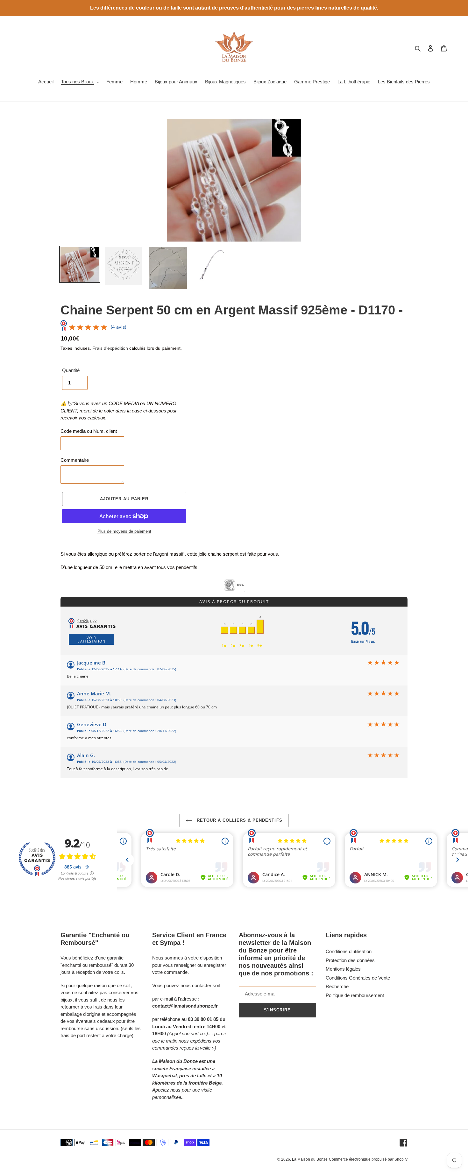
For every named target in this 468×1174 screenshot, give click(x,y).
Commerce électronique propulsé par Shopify (368, 1159)
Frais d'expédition (110, 348)
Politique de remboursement (355, 995)
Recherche (337, 986)
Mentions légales (343, 969)
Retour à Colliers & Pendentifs (238, 820)
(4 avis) (118, 327)
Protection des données (350, 960)
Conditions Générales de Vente (358, 978)
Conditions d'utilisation (349, 951)
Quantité (71, 370)
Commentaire (74, 460)
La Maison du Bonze (310, 1159)
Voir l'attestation (91, 639)
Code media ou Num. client (88, 431)
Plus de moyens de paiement (124, 531)
